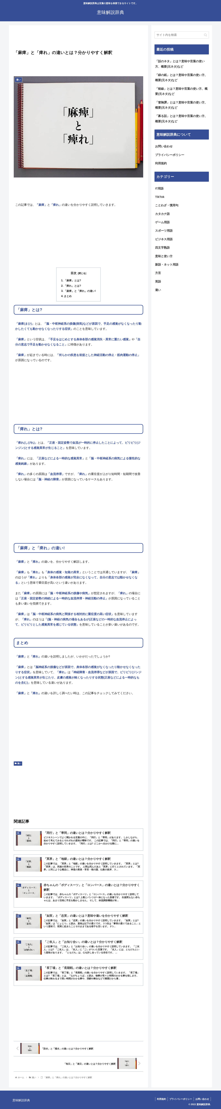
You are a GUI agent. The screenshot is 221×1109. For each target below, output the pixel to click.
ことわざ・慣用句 (166, 205)
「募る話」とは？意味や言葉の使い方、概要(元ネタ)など (181, 118)
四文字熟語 (162, 247)
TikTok (159, 196)
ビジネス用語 (164, 239)
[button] (205, 35)
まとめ (68, 296)
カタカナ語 (162, 213)
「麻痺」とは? (72, 280)
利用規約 (161, 163)
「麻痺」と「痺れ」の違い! (80, 290)
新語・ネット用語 (166, 264)
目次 (74, 273)
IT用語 (159, 188)
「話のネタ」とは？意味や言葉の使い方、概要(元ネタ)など (180, 64)
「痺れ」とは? (72, 285)
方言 (158, 273)
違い (19, 763)
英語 (158, 281)
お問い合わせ (164, 146)
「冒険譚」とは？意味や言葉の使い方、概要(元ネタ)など (181, 105)
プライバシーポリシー (169, 154)
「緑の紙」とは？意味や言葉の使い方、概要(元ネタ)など (181, 77)
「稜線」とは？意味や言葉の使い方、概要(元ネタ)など (181, 91)
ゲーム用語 (162, 222)
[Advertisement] (78, 38)
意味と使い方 (164, 256)
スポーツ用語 (164, 230)
